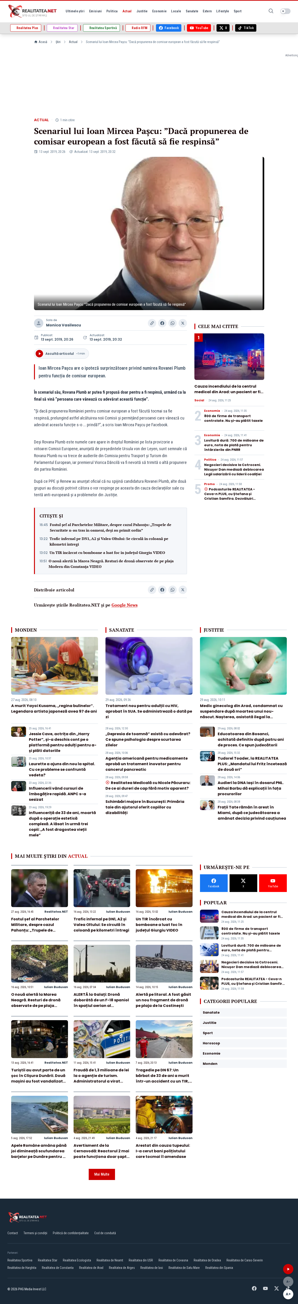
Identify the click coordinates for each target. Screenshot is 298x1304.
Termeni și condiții (35, 1233)
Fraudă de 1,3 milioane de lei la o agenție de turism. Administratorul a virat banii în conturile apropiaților (101, 1081)
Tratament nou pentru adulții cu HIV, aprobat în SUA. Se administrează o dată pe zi (148, 711)
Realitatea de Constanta (58, 1268)
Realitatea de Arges (122, 1268)
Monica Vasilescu (63, 325)
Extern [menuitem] (207, 11)
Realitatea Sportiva (19, 1260)
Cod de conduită (105, 1233)
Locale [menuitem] (176, 11)
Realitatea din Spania (219, 1268)
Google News (125, 605)
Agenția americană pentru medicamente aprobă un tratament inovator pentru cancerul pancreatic (146, 764)
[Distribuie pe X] (183, 323)
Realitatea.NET (56, 912)
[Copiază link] (152, 323)
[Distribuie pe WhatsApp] (172, 323)
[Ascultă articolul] (288, 1269)
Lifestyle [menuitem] (222, 11)
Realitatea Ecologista (77, 1260)
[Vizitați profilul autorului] (38, 323)
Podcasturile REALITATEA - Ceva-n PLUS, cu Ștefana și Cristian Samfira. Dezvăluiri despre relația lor (229, 496)
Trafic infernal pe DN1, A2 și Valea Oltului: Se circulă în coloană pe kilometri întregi (109, 541)
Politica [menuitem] (112, 11)
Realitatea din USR (141, 1260)
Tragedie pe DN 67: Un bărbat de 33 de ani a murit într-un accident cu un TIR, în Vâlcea (162, 1078)
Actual (73, 42)
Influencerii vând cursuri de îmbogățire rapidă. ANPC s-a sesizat (57, 794)
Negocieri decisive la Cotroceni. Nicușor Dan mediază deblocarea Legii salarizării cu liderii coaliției (234, 469)
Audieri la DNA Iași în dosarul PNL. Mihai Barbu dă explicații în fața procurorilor (251, 788)
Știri (58, 42)
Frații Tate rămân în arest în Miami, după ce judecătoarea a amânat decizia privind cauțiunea (252, 813)
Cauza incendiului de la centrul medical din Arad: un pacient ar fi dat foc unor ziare (227, 392)
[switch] (285, 11)
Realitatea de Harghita (21, 1268)
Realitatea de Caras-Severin (245, 1260)
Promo (209, 484)
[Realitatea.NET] (32, 11)
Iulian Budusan (118, 912)
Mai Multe (101, 1174)
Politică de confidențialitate (71, 1233)
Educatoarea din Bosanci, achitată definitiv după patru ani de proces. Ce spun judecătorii (251, 739)
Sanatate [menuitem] (192, 11)
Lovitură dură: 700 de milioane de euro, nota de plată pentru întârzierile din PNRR (234, 445)
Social (199, 400)
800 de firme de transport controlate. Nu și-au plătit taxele (233, 418)
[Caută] (271, 11)
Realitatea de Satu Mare (184, 1268)
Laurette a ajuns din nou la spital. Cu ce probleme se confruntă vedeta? (62, 769)
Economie (212, 411)
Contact (12, 1233)
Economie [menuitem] (159, 11)
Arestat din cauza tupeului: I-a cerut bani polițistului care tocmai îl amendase (163, 1151)
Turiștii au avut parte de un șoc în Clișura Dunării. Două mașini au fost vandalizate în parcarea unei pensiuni (38, 1078)
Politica (210, 460)
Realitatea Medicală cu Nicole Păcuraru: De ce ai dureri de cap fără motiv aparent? (147, 785)
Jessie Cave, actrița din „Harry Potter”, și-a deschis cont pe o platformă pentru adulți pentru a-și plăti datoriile (62, 742)
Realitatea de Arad (91, 1268)
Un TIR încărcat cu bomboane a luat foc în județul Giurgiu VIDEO (107, 552)
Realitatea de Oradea (207, 1260)
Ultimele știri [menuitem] (75, 11)
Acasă (43, 42)
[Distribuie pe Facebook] (162, 323)
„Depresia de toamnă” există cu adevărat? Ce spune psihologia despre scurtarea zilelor (147, 739)
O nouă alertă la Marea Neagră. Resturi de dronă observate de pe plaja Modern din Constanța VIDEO (111, 563)
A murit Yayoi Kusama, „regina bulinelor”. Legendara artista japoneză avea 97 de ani (54, 708)
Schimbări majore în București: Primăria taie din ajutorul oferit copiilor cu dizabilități (144, 807)
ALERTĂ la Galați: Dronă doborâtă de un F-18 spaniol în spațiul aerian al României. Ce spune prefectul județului (101, 1005)
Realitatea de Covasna (173, 1260)
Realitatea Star (47, 1260)
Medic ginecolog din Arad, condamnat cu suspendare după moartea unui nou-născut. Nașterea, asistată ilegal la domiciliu (241, 714)
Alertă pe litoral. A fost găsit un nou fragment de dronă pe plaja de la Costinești (163, 1000)
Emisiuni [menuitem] (95, 11)
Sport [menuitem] (238, 11)
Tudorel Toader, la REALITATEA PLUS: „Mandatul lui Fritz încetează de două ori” (252, 764)
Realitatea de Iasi (151, 1268)
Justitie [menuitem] (142, 11)
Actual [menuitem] (127, 11)
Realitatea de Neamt (110, 1260)
